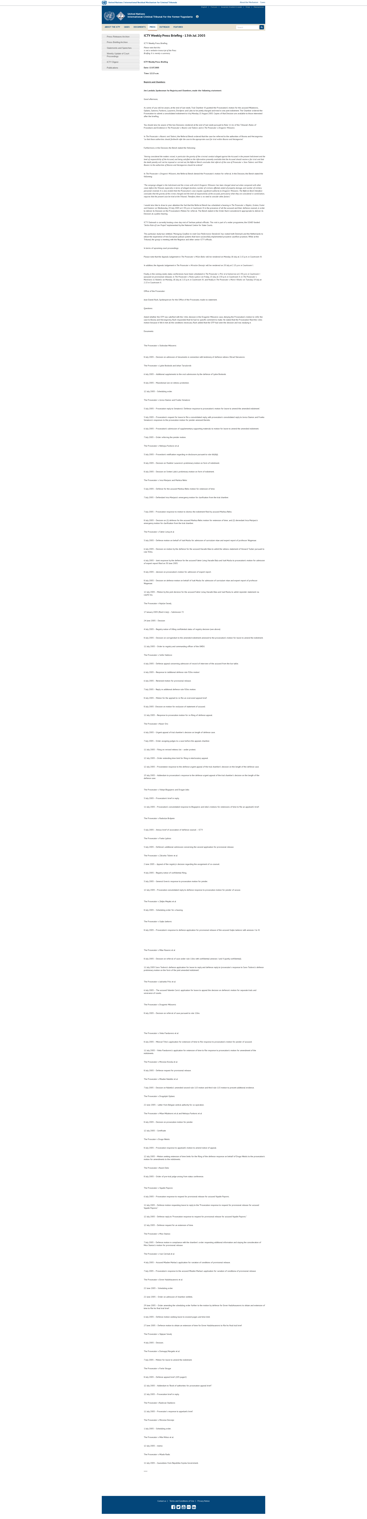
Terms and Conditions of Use (181, 1501)
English (204, 7)
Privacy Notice (204, 1501)
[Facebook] (173, 1507)
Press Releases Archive (118, 36)
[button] (197, 16)
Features (178, 27)
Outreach (164, 27)
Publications (112, 67)
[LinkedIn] (194, 1507)
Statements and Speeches (119, 48)
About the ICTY (112, 27)
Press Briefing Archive (117, 42)
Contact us (161, 1501)
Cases (127, 27)
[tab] (120, 36)
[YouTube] (184, 1507)
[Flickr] (189, 1507)
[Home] (116, 16)
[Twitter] (178, 1507)
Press (152, 27)
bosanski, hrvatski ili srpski (231, 7)
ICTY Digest (112, 62)
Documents (140, 27)
